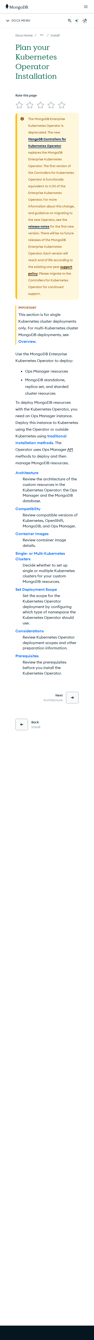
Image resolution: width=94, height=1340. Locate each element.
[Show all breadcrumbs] (41, 35)
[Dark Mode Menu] (84, 20)
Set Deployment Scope (36, 589)
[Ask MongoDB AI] (76, 20)
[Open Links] (85, 6)
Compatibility (27, 508)
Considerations (29, 630)
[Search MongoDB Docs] (69, 20)
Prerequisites (27, 655)
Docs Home (24, 35)
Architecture (26, 472)
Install (55, 35)
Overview (26, 341)
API (70, 449)
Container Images (32, 533)
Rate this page (26, 95)
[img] (19, 105)
